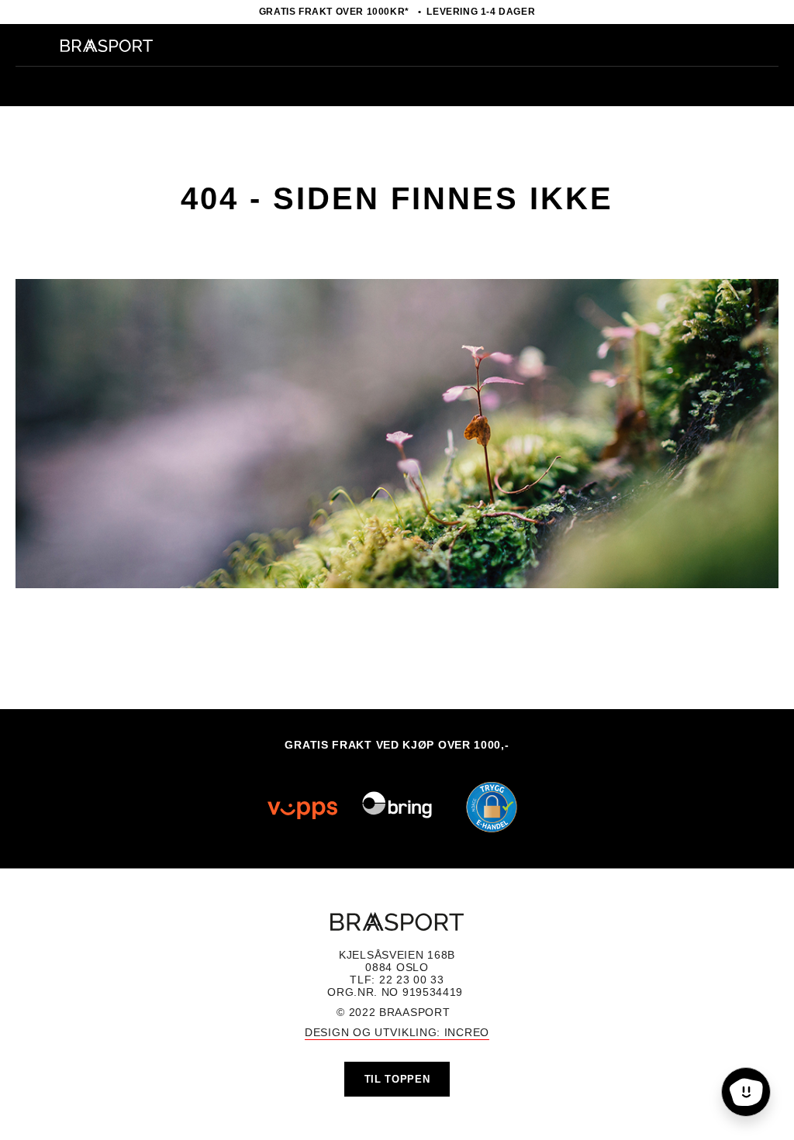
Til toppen (397, 1079)
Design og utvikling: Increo (397, 1032)
